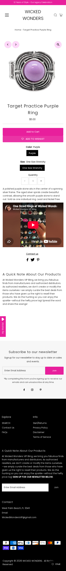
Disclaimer (38, 432)
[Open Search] (55, 15)
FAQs (4, 432)
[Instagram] (32, 390)
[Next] (15, 44)
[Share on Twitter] (33, 260)
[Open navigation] (10, 15)
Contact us (32, 254)
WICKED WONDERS (32, 560)
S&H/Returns (40, 423)
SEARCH (6, 423)
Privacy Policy (40, 427)
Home (18, 29)
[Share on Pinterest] (38, 260)
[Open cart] (60, 15)
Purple (32, 153)
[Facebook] (24, 390)
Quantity (33, 175)
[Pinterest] (40, 390)
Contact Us (8, 427)
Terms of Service (42, 437)
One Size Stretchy (32, 168)
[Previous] (8, 44)
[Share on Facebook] (28, 260)
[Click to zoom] (58, 44)
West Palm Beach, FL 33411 (16, 508)
